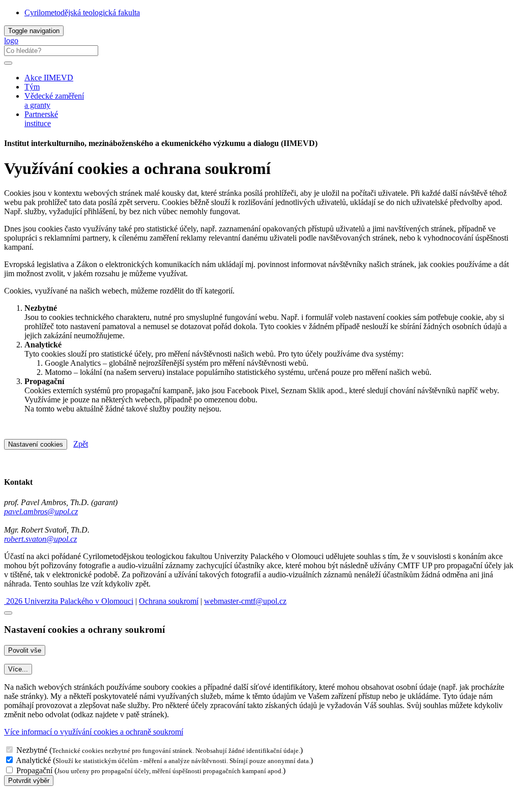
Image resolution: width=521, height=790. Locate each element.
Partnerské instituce (41, 119)
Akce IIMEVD (48, 77)
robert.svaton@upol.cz (40, 539)
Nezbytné (31, 750)
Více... (18, 669)
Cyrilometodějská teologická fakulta (82, 12)
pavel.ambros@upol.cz (41, 511)
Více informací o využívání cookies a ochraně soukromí (93, 731)
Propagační (34, 770)
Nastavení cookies (35, 444)
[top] (8, 613)
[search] (8, 63)
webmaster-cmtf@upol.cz (245, 601)
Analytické (33, 760)
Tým (32, 86)
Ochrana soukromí (168, 601)
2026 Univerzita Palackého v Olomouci (68, 601)
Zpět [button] (80, 444)
